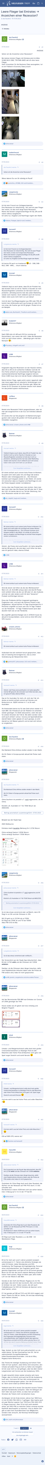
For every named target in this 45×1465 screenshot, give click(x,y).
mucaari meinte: (9, 448)
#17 (42, 946)
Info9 (11, 1035)
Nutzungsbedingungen (24, 1453)
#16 (42, 883)
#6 (42, 331)
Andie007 (12, 321)
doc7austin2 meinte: (10, 167)
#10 (42, 517)
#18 (42, 996)
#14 (42, 746)
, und (15, 345)
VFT (3, 1449)
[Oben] (12, 1456)
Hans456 (12, 1150)
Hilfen (4, 1456)
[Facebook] (42, 1461)
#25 (42, 1321)
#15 (42, 780)
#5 (42, 283)
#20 (42, 1079)
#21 (42, 1119)
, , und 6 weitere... (21, 312)
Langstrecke (13, 192)
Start (8, 1456)
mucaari (12, 273)
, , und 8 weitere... (21, 183)
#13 (42, 680)
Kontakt (4, 1453)
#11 (42, 574)
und (15, 1141)
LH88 (11, 354)
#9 (42, 443)
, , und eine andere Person (22, 977)
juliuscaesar (13, 770)
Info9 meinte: (8, 1084)
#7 (42, 364)
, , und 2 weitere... (19, 220)
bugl (10, 1247)
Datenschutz (37, 1453)
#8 (42, 406)
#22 (42, 1160)
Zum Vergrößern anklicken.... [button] (22, 468)
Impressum (11, 1453)
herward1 (12, 229)
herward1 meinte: (9, 685)
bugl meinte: (8, 1326)
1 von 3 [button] (16, 1428)
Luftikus (12, 396)
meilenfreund (14, 152)
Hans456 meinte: (9, 1220)
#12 (42, 636)
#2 (42, 162)
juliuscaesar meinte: (10, 888)
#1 (42, 47)
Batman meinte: (9, 522)
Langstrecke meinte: (10, 244)
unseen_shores (14, 627)
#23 (42, 1215)
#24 (42, 1256)
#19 (42, 1045)
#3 (42, 202)
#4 (42, 239)
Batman (12, 433)
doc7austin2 (7, 18)
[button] (3, 3)
